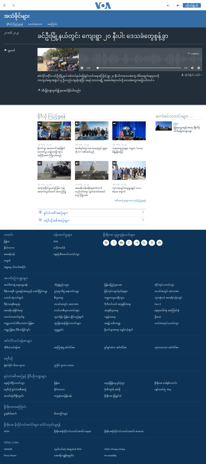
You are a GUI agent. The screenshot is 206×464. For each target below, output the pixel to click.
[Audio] (168, 5)
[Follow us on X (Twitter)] (114, 243)
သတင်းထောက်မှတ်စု (14, 317)
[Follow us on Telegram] (137, 243)
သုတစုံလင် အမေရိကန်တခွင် (168, 297)
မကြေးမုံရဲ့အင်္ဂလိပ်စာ (64, 347)
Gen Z (157, 304)
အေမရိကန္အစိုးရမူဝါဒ (64, 455)
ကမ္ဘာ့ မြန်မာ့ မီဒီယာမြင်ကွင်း (17, 329)
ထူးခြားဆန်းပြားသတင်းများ (67, 323)
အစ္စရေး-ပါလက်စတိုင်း (15, 267)
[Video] (178, 5)
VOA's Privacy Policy (114, 449)
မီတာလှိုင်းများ (61, 413)
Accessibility (110, 455)
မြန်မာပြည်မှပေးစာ (113, 285)
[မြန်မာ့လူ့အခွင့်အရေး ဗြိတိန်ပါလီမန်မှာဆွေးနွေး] (163, 126)
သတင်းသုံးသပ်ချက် (13, 297)
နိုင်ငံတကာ (9, 247)
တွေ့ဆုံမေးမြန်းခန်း (63, 396)
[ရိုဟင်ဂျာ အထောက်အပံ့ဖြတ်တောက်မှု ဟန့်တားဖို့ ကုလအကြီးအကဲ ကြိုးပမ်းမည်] (54, 130)
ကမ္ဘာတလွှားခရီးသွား (114, 297)
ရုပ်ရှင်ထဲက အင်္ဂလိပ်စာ (115, 347)
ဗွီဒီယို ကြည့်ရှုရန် (14, 24)
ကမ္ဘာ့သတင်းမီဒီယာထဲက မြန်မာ (19, 323)
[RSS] (144, 243)
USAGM (8, 449)
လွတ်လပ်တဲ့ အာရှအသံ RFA (67, 449)
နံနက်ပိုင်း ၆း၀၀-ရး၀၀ (14, 365)
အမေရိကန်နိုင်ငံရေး (13, 310)
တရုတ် (7, 260)
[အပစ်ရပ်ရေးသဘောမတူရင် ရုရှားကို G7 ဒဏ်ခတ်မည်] (91, 130)
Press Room (10, 455)
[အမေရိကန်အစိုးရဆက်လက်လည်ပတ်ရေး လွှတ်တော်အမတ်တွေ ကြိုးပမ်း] (91, 170)
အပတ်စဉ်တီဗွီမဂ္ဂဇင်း (14, 396)
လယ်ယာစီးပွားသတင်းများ (67, 310)
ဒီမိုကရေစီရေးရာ (12, 304)
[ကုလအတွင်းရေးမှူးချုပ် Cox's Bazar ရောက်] (129, 170)
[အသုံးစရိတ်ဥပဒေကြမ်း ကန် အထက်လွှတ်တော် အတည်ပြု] (54, 170)
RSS (55, 241)
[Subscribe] (159, 243)
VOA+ (7, 431)
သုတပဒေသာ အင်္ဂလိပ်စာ (166, 347)
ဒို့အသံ (157, 317)
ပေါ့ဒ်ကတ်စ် (59, 247)
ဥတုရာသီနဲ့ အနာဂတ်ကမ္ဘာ (66, 291)
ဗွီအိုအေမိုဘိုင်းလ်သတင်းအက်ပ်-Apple (72, 431)
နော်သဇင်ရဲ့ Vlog (162, 389)
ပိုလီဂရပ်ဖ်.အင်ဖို (112, 389)
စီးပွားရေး (58, 297)
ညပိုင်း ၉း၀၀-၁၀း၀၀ (64, 365)
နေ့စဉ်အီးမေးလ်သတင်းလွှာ (66, 254)
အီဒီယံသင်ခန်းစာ (12, 347)
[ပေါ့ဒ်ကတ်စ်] (152, 243)
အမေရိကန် (9, 254)
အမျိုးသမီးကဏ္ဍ (112, 323)
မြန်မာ (176, 124)
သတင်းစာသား (35, 24)
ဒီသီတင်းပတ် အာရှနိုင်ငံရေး (117, 304)
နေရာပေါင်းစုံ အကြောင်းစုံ (166, 310)
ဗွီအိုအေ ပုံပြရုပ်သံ (113, 396)
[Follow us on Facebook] (106, 243)
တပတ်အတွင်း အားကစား (66, 304)
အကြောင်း (52, 24)
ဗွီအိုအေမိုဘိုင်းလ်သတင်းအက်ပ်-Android (123, 431)
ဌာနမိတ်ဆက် (10, 413)
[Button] (9, 51)
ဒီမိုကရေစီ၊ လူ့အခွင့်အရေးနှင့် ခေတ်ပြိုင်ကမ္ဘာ (25, 291)
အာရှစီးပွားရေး (111, 310)
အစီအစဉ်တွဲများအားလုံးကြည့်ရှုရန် (130, 200)
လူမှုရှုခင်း (59, 329)
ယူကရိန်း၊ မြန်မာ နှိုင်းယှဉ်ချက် (69, 317)
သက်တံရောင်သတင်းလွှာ (166, 323)
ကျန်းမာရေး (110, 317)
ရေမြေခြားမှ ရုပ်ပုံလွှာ (114, 383)
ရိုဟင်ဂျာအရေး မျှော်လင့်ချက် (118, 329)
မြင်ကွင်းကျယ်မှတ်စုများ (116, 291)
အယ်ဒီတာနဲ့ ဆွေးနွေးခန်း (16, 285)
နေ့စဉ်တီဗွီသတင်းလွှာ (14, 383)
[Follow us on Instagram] (129, 243)
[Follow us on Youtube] (121, 243)
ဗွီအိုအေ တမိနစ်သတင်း (165, 383)
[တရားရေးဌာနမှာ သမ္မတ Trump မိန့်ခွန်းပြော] (129, 130)
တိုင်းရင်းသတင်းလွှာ (164, 285)
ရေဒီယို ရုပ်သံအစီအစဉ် (15, 389)
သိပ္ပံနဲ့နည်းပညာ (61, 285)
